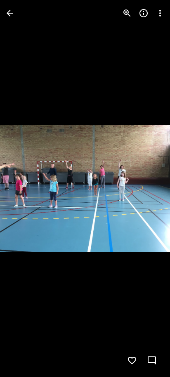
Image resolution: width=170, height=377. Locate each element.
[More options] (160, 13)
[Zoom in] (127, 13)
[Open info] (143, 13)
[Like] (132, 360)
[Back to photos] (10, 13)
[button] (23, 188)
